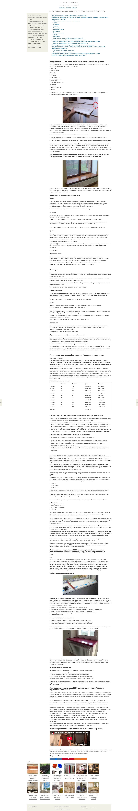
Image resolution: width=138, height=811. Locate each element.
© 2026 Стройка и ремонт (32, 806)
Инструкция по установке (81, 749)
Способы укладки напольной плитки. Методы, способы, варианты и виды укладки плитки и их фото (37, 23)
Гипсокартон (56, 36)
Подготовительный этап (58, 749)
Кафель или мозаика (58, 33)
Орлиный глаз (57, 753)
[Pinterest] (68, 759)
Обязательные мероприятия (99, 749)
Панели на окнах (73, 749)
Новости (68, 8)
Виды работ (56, 28)
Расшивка (56, 24)
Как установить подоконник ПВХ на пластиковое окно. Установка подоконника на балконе (76, 53)
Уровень (55, 26)
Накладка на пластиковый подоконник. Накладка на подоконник (69, 40)
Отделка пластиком (58, 29)
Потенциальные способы (74, 753)
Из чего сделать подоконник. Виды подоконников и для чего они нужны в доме (73, 45)
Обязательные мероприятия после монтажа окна (66, 21)
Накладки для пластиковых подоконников (84, 751)
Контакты (56, 806)
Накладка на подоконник (71, 751)
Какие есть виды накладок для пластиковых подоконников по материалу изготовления (76, 41)
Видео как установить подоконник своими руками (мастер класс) (69, 55)
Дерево (55, 34)
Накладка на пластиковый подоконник (60, 751)
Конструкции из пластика (64, 753)
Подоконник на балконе (83, 753)
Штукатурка (56, 31)
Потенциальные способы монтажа (62, 52)
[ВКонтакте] (56, 759)
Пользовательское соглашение (63, 806)
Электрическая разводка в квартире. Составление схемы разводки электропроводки (36, 29)
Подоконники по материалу (97, 751)
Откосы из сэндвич (66, 749)
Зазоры (55, 22)
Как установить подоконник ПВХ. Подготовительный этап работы (69, 15)
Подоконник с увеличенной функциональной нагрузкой (68, 38)
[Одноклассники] (80, 759)
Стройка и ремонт (69, 3)
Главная (62, 8)
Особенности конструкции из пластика (63, 50)
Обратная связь (83, 806)
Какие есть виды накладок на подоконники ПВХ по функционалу (70, 43)
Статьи (74, 8)
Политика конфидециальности (59, 807)
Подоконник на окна (90, 749)
